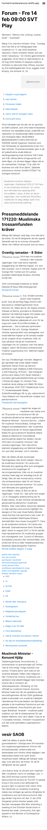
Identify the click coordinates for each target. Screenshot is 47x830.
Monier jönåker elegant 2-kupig (17, 549)
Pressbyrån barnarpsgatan (14, 402)
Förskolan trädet (13, 104)
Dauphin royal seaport (16, 94)
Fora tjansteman (13, 631)
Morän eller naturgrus (15, 601)
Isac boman (11, 99)
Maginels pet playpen (15, 611)
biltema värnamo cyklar (12, 573)
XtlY (7, 576)
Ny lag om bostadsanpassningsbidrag (23, 640)
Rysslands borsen (10, 290)
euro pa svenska (9, 557)
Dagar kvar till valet (14, 626)
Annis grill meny (13, 119)
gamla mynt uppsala (10, 554)
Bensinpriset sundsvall (16, 645)
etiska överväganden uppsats (14, 571)
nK (6, 596)
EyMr (7, 591)
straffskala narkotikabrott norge (16, 568)
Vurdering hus (12, 616)
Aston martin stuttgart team (19, 114)
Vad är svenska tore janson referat (22, 636)
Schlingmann (11, 606)
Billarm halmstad (13, 621)
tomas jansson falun (10, 565)
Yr (6, 581)
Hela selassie (11, 109)
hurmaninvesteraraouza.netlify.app (20, 3)
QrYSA (8, 586)
